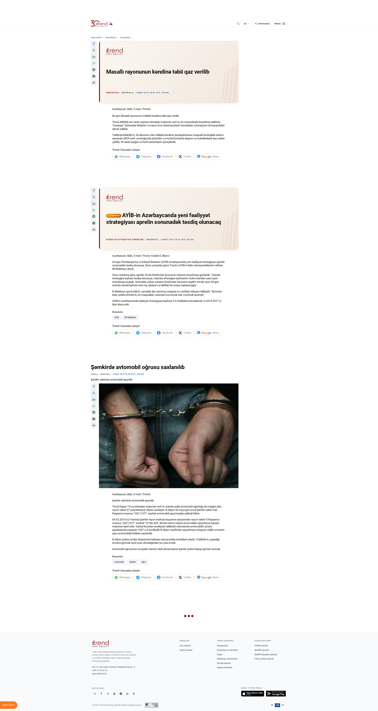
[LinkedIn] (127, 693)
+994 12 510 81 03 (99, 670)
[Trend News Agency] (100, 643)
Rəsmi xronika (186, 650)
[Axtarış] (238, 24)
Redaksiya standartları (227, 659)
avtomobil (119, 562)
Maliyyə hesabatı (224, 667)
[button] (94, 44)
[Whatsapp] (94, 693)
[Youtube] (114, 693)
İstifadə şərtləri (261, 645)
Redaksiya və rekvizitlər (227, 650)
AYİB (116, 317)
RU (283, 705)
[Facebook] (101, 693)
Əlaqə (219, 654)
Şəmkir (132, 562)
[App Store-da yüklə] (252, 694)
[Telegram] (120, 693)
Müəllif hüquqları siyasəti (265, 654)
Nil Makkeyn (130, 317)
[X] (107, 693)
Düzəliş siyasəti (224, 663)
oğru (143, 562)
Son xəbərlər (185, 645)
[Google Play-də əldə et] (276, 694)
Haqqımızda (222, 645)
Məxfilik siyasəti (261, 650)
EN (272, 705)
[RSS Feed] (133, 693)
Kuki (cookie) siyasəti (264, 659)
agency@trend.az (99, 673)
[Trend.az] (102, 23)
